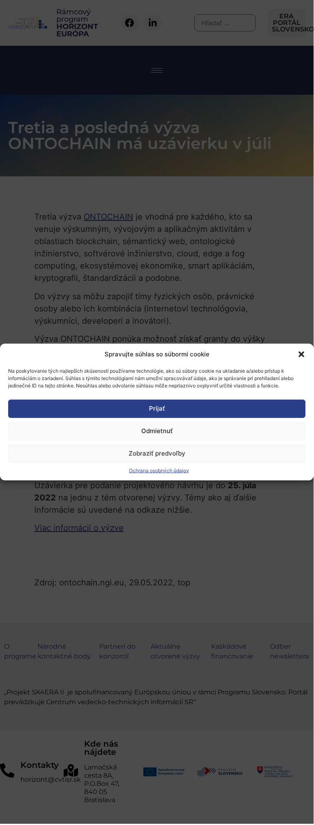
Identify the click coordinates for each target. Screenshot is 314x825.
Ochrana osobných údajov (159, 470)
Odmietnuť (157, 431)
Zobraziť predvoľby (157, 453)
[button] (301, 354)
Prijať (157, 408)
